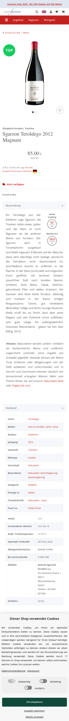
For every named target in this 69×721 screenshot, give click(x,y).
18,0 (52, 239)
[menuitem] (18, 20)
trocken (32, 457)
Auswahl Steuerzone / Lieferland (17, 171)
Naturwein (33, 473)
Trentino (32, 449)
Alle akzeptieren (34, 701)
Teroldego (33, 419)
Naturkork (33, 465)
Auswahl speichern (34, 710)
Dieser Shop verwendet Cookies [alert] (34, 618)
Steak (31, 508)
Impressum (33, 670)
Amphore (33, 434)
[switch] (11, 681)
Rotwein (32, 484)
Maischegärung (49, 473)
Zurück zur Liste (12, 32)
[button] (38, 12)
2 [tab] (36, 112)
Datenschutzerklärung (14, 670)
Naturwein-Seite (53, 381)
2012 (30, 442)
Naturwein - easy (37, 500)
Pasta (38, 508)
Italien (31, 492)
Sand (55, 426)
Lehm (49, 426)
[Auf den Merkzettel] (59, 110)
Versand (28, 167)
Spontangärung (36, 477)
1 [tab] (33, 112)
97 (52, 222)
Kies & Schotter (36, 426)
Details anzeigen (34, 716)
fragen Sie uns (20, 385)
